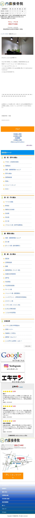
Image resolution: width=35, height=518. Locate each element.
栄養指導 (7, 321)
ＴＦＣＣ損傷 (9, 202)
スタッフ (4, 508)
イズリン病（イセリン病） (13, 305)
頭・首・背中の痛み (10, 157)
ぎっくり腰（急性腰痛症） (13, 245)
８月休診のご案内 (17, 136)
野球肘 (7, 205)
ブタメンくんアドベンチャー (17, 141)
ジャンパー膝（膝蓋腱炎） (13, 293)
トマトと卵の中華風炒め (12, 325)
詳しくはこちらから (13, 475)
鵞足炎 (7, 258)
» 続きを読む (29, 145)
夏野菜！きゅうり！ (11, 337)
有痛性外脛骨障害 (10, 274)
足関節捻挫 (8, 262)
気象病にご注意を (10, 333)
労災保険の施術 (5, 498)
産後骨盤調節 (5, 502)
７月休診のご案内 (17, 140)
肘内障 (7, 213)
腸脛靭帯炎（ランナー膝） (13, 270)
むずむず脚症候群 (10, 308)
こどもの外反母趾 (10, 312)
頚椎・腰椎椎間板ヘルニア (13, 169)
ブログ (17, 129)
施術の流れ (4, 492)
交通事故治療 (5, 495)
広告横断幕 (17, 138)
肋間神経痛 (8, 177)
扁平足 (7, 278)
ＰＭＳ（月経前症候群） (12, 162)
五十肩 (7, 221)
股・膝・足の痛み (10, 254)
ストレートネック (10, 185)
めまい (7, 189)
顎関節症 (7, 165)
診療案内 (4, 488)
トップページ (5, 485)
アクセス (4, 512)
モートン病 (8, 289)
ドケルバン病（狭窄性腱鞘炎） (14, 225)
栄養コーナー (9, 329)
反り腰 (7, 241)
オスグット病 (9, 301)
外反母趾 (7, 281)
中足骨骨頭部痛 (9, 285)
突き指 (7, 217)
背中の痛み (8, 173)
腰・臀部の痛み (9, 233)
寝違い (7, 181)
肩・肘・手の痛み (10, 197)
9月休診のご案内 (17, 134)
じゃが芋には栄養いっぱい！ (13, 341)
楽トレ (3, 505)
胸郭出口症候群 (9, 209)
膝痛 (6, 266)
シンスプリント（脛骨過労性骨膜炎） (16, 297)
